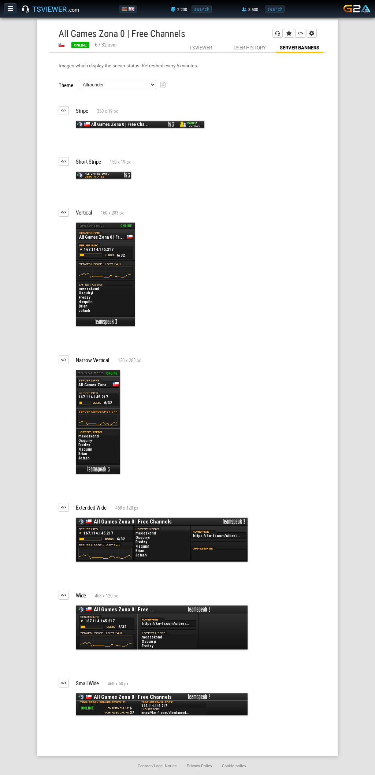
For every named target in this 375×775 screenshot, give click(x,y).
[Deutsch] (125, 9)
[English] (132, 9)
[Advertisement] (304, 195)
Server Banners (299, 47)
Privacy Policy (199, 765)
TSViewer (200, 47)
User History (250, 47)
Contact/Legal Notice (157, 765)
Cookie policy (234, 765)
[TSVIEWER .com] (25, 9)
